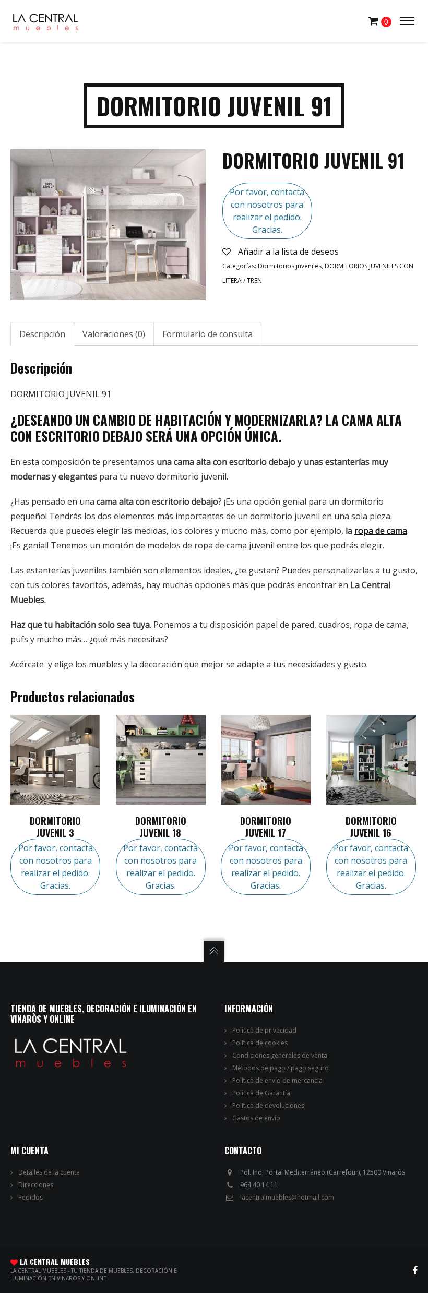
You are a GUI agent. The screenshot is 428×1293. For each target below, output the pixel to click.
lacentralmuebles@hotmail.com (287, 1197)
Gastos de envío (256, 1118)
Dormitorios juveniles (290, 265)
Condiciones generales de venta (279, 1055)
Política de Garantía (261, 1092)
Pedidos (30, 1197)
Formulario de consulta (207, 334)
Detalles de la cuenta (49, 1172)
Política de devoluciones (268, 1105)
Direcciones (35, 1184)
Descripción (42, 334)
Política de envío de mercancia (277, 1080)
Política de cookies (260, 1042)
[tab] (42, 334)
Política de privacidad (264, 1030)
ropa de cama (380, 530)
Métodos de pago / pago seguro (280, 1067)
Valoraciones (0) (113, 334)
